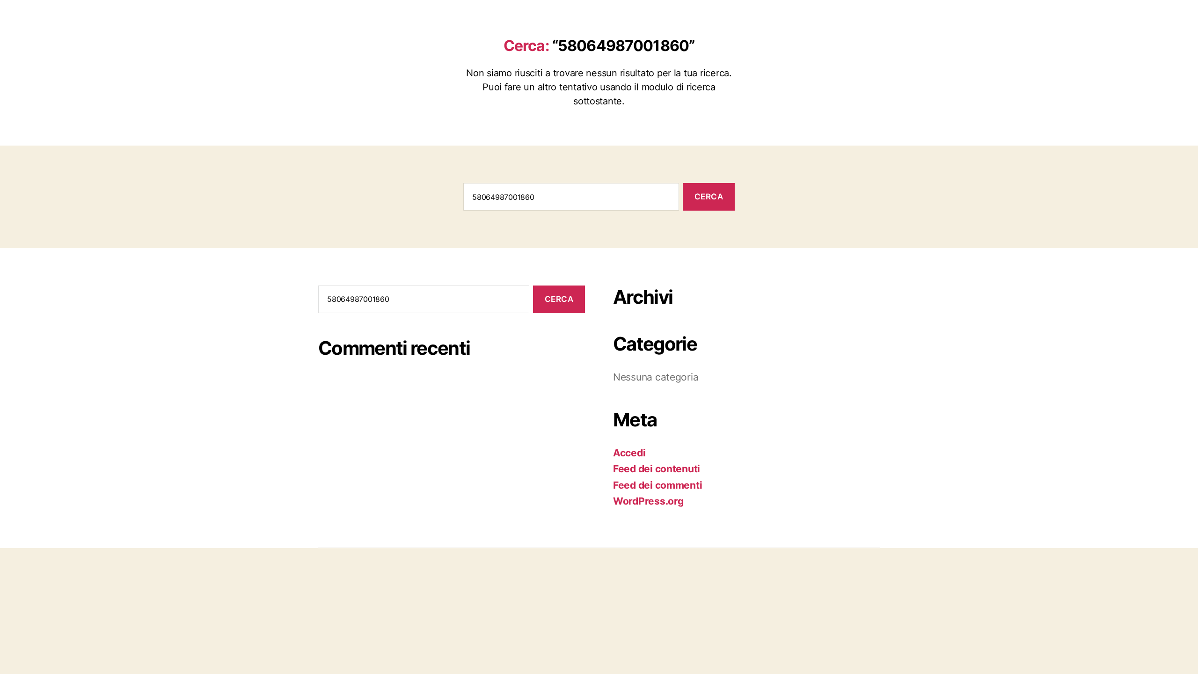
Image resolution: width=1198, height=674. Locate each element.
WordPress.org (648, 501)
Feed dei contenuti (656, 469)
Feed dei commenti (657, 485)
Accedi (629, 453)
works (834, 15)
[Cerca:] (569, 198)
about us (775, 15)
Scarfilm (361, 14)
